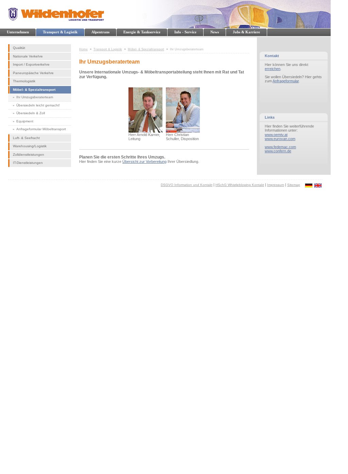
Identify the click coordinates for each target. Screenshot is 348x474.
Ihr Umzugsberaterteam (34, 97)
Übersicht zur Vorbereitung (144, 161)
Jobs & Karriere (246, 32)
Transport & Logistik (60, 32)
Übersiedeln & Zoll (30, 113)
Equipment (24, 121)
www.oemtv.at (276, 135)
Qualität (19, 48)
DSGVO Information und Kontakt (186, 185)
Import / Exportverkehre (31, 64)
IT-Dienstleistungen (28, 163)
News (214, 32)
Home (83, 49)
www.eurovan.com (280, 139)
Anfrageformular (286, 81)
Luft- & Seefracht (26, 138)
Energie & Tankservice (141, 32)
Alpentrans (100, 32)
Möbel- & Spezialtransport (34, 89)
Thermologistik (24, 81)
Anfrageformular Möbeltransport (41, 129)
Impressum (275, 185)
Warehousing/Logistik (30, 146)
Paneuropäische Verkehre (33, 73)
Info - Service (185, 32)
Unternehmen (18, 32)
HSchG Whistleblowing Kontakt (239, 185)
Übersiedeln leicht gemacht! (38, 105)
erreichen (272, 69)
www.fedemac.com (280, 147)
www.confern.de (278, 151)
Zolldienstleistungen (28, 154)
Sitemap (293, 185)
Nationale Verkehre (28, 56)
